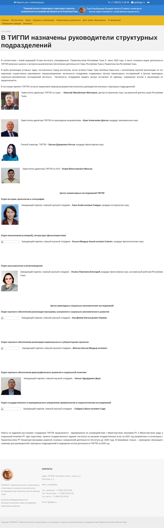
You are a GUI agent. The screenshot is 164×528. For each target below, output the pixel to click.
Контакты (27, 23)
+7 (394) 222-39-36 (64, 490)
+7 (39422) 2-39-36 (119, 2)
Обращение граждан (11, 23)
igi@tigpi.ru (139, 2)
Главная (5, 20)
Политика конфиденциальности (14, 500)
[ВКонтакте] (148, 2)
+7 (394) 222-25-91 (66, 493)
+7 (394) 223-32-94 (60, 496)
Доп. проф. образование (94, 20)
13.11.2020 (5, 31)
